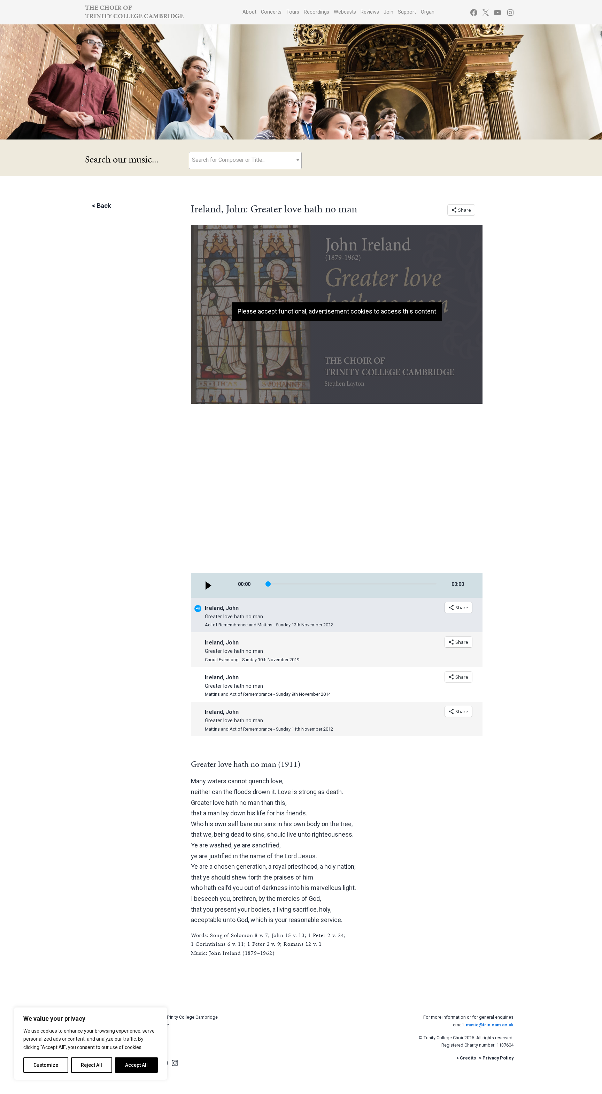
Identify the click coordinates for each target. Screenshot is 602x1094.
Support (407, 12)
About (249, 12)
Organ (427, 12)
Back (104, 205)
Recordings (316, 12)
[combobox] (245, 160)
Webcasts (345, 12)
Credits (468, 1058)
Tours (292, 12)
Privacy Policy (498, 1058)
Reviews (370, 12)
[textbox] (245, 160)
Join (388, 12)
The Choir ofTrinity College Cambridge (134, 12)
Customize (45, 1065)
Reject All (91, 1065)
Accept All (136, 1065)
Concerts (271, 12)
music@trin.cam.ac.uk (490, 1024)
